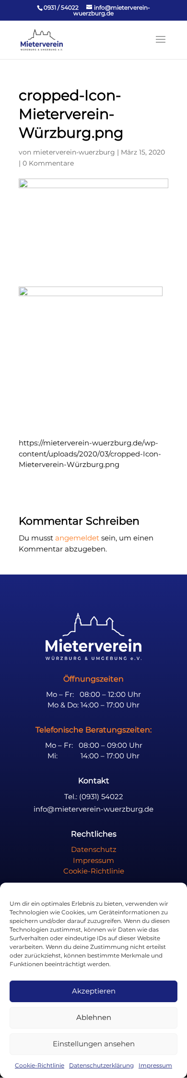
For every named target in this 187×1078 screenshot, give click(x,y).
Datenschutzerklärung (101, 1065)
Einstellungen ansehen (94, 1043)
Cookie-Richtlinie (39, 1065)
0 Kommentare (48, 163)
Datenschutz (94, 849)
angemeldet (77, 537)
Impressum (155, 1065)
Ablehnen (93, 1017)
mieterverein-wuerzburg (74, 152)
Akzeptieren (94, 990)
